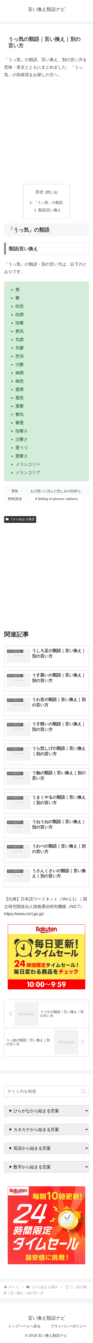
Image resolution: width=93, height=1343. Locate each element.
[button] (83, 1091)
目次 (39, 192)
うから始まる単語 (22, 519)
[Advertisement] (46, 131)
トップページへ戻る (24, 1326)
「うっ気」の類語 (48, 202)
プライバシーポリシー (69, 1326)
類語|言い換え (49, 210)
